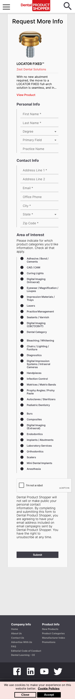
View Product (26, 95)
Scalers (31, 457)
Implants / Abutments (40, 439)
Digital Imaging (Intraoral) (36, 280)
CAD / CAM (33, 267)
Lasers (31, 305)
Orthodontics (35, 451)
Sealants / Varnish (38, 317)
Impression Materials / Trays (41, 298)
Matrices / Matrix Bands (41, 384)
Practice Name (33, 149)
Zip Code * (31, 223)
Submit (37, 554)
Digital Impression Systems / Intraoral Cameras (38, 364)
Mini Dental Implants (39, 463)
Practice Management (40, 311)
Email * (28, 188)
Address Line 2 (34, 179)
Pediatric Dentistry (38, 405)
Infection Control (37, 378)
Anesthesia (34, 468)
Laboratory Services (39, 445)
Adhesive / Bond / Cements (37, 260)
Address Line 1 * (35, 170)
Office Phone (32, 197)
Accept (49, 694)
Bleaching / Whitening (40, 340)
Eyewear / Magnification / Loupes (42, 289)
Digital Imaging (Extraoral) (36, 427)
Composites (34, 419)
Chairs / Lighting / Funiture (38, 348)
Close (25, 694)
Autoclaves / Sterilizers (41, 399)
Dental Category (37, 331)
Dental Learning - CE (23, 654)
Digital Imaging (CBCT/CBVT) (36, 324)
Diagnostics (34, 355)
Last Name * (32, 123)
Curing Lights (35, 273)
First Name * (32, 114)
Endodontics (35, 434)
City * (27, 206)
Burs (30, 413)
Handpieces (34, 372)
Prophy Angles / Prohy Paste (41, 392)
